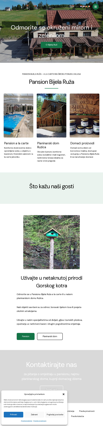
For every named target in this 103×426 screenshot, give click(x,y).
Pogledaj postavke (55, 414)
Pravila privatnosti (39, 421)
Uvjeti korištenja (67, 411)
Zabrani (34, 414)
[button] (63, 394)
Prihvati (13, 414)
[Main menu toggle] (96, 7)
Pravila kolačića (26, 421)
